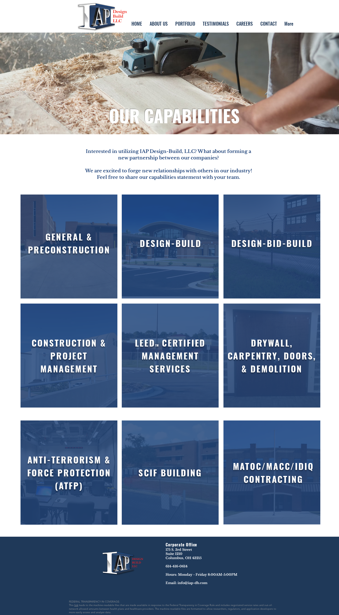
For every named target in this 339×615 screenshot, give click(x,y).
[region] (69, 246)
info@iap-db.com (192, 583)
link (76, 605)
